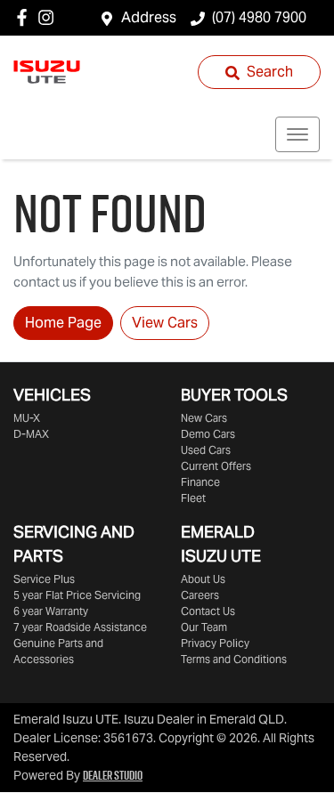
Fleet (193, 498)
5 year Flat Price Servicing (77, 595)
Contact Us (208, 611)
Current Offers (216, 466)
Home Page (63, 322)
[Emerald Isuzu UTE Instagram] (49, 17)
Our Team (204, 627)
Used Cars (206, 450)
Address (148, 17)
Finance (200, 482)
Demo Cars (208, 434)
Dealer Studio (113, 775)
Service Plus (44, 579)
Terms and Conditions (234, 659)
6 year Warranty (50, 611)
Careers (200, 595)
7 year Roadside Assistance (80, 627)
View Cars (165, 322)
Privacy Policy (215, 643)
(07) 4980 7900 (259, 17)
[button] (297, 134)
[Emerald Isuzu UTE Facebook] (25, 17)
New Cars (204, 418)
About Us (203, 579)
